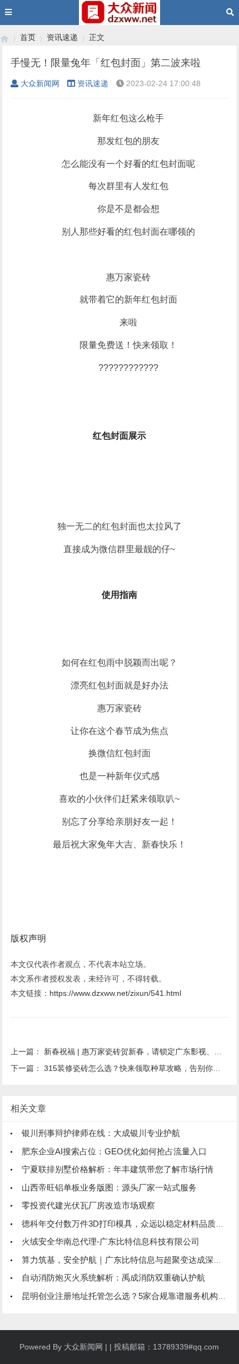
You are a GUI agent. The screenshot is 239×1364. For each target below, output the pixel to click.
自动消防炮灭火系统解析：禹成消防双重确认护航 (113, 1277)
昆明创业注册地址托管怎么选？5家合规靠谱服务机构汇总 (128, 1296)
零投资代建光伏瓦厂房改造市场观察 (88, 1205)
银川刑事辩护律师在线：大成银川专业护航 (101, 1133)
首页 (28, 37)
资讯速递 (62, 37)
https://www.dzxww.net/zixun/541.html (115, 993)
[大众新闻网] (4, 37)
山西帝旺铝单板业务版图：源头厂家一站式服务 (109, 1187)
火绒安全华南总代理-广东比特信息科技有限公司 (111, 1241)
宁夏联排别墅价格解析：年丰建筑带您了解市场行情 (117, 1169)
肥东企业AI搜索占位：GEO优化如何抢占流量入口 (114, 1151)
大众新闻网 (40, 83)
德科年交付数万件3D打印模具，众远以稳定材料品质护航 (127, 1223)
